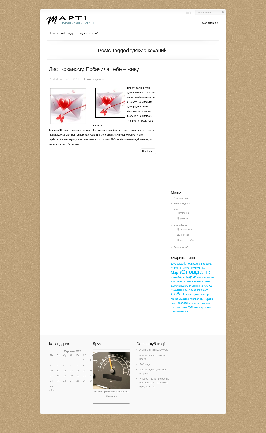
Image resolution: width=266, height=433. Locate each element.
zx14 (189, 267)
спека (184, 307)
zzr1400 (200, 267)
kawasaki (196, 263)
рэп (173, 307)
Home (52, 33)
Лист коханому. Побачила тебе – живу (94, 69)
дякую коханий (196, 286)
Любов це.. (145, 364)
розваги (182, 302)
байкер (181, 277)
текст (197, 307)
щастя (183, 311)
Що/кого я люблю (186, 240)
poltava (206, 263)
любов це (190, 294)
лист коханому (199, 289)
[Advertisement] (200, 126)
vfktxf (178, 267)
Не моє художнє (94, 79)
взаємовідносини (205, 277)
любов (177, 293)
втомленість (178, 281)
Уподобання (180, 225)
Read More (148, 151)
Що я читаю (183, 234)
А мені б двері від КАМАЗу (153, 350)
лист (187, 289)
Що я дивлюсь (184, 229)
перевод (194, 298)
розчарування (204, 303)
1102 (173, 263)
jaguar (180, 263)
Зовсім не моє (181, 198)
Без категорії (181, 247)
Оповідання (183, 213)
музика (183, 299)
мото (174, 298)
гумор (207, 281)
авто (174, 277)
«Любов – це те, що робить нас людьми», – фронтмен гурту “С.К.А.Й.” (154, 382)
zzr (194, 267)
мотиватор (202, 294)
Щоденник (182, 218)
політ (174, 303)
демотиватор (179, 285)
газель (190, 281)
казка (208, 285)
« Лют (52, 390)
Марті (177, 209)
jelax (187, 263)
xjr (184, 267)
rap (173, 267)
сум (190, 307)
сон (178, 307)
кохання (177, 290)
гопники (198, 281)
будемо (191, 277)
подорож (206, 299)
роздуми (192, 303)
